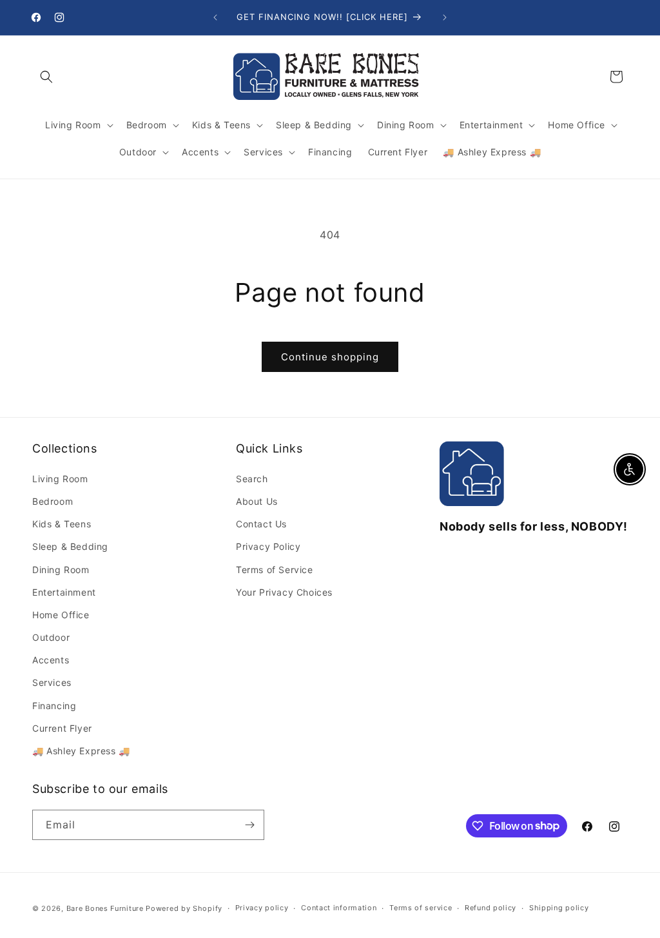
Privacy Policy (268, 546)
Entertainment (64, 592)
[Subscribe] (249, 825)
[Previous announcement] (215, 17)
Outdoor (51, 637)
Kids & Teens (61, 523)
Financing (54, 705)
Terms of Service (274, 569)
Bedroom (52, 501)
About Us (257, 501)
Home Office (61, 614)
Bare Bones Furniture (105, 908)
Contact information (338, 907)
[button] (46, 77)
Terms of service (420, 907)
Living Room (60, 478)
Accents (50, 659)
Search (252, 478)
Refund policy (490, 907)
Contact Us (261, 523)
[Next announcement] (445, 17)
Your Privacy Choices (284, 592)
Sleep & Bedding (70, 546)
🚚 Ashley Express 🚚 (81, 750)
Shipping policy (559, 907)
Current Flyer (62, 728)
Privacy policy (262, 907)
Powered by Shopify (184, 908)
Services (52, 682)
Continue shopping (330, 357)
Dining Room (61, 569)
